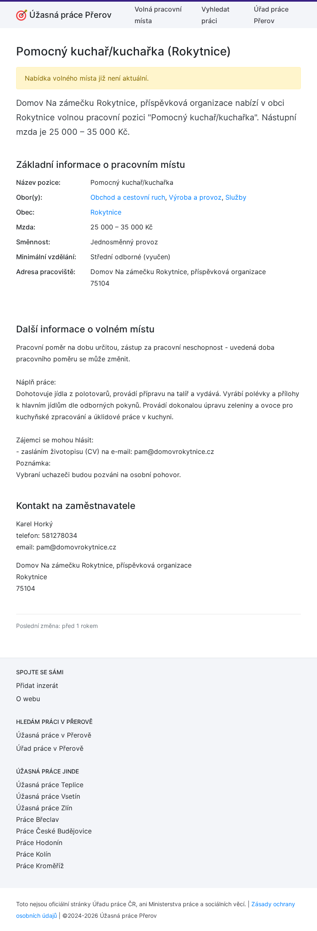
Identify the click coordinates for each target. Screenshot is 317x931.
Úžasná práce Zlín (44, 808)
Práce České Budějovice (54, 831)
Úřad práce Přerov (271, 15)
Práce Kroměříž (40, 866)
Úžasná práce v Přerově (53, 735)
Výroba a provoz (195, 197)
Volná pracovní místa (158, 15)
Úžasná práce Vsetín (48, 796)
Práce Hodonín (39, 842)
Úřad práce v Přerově (49, 748)
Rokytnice (105, 212)
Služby (235, 197)
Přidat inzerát (37, 685)
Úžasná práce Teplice (49, 785)
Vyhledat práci (215, 15)
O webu (28, 699)
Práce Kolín (33, 854)
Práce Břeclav (37, 819)
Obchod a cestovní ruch (127, 197)
